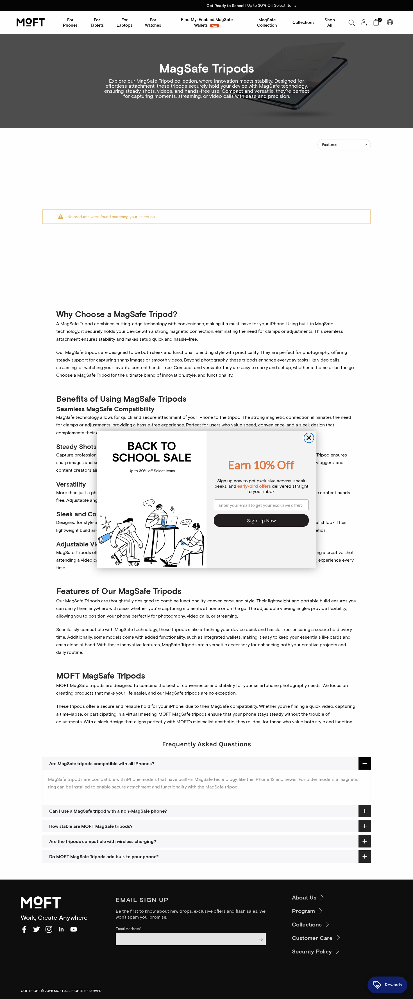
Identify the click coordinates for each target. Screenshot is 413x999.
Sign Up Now (261, 520)
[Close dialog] (309, 438)
